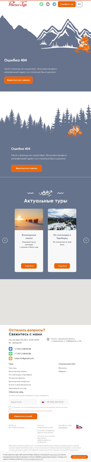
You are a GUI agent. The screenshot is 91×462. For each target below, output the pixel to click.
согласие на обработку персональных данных (55, 407)
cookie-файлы (53, 454)
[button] (67, 4)
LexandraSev (63, 427)
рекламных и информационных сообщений (40, 411)
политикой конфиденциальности (30, 407)
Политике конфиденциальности (32, 459)
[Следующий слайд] (86, 240)
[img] (18, 4)
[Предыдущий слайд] (5, 240)
